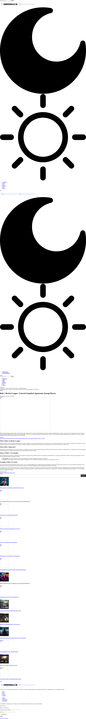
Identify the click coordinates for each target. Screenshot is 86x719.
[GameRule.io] (17, 196)
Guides (1, 390)
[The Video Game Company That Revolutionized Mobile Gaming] (4, 676)
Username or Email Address (5, 709)
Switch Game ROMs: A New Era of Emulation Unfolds (9, 651)
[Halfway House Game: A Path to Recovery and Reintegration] (4, 553)
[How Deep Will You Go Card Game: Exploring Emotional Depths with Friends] (4, 567)
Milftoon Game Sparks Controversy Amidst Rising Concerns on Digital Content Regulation (15, 583)
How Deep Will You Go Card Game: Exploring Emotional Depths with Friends (13, 569)
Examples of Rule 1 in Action (39, 438)
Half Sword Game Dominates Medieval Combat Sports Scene (10, 624)
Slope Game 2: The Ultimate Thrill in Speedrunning (8, 542)
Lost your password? (4, 718)
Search (1, 473)
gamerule (3, 396)
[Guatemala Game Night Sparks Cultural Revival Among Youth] (4, 608)
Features (1, 572)
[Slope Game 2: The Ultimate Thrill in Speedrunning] (4, 540)
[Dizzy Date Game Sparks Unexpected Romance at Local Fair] (4, 526)
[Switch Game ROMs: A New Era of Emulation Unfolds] (4, 649)
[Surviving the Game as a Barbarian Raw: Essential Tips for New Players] (4, 485)
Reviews (1, 613)
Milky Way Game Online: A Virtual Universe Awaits (8, 665)
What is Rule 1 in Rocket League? (6, 438)
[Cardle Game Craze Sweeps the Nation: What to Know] (4, 512)
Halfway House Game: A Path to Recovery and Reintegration (10, 556)
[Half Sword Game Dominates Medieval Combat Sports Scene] (4, 622)
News (1, 585)
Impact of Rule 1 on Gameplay (28, 438)
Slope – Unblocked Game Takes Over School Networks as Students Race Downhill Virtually (15, 501)
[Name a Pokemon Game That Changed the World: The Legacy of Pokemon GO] (4, 635)
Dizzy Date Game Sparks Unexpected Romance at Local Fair (10, 528)
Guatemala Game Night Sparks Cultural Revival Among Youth (10, 610)
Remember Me (4, 714)
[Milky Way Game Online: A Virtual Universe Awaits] (4, 663)
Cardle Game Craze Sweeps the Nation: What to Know (9, 515)
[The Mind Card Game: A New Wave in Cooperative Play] (4, 594)
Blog (1, 490)
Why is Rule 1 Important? (17, 438)
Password (2, 712)
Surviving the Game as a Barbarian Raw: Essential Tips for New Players (12, 487)
